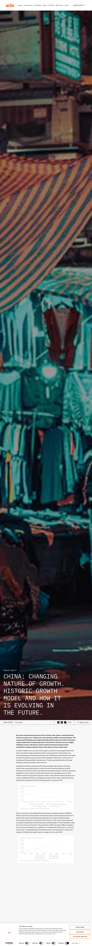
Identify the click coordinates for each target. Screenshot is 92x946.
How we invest (28, 5)
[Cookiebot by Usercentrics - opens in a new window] (9, 943)
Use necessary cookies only (80, 936)
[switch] (41, 943)
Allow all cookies (80, 927)
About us (20, 5)
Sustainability (37, 5)
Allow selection (80, 932)
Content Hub (51, 5)
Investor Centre (78, 5)
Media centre (59, 5)
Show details (75, 943)
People (44, 5)
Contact (66, 5)
